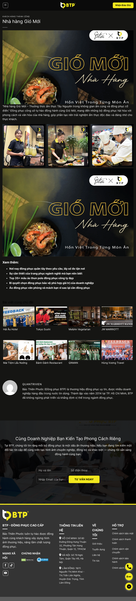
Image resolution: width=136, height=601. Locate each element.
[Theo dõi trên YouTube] (5, 573)
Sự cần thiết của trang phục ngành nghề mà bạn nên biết (45, 273)
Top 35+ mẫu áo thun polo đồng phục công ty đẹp (41, 278)
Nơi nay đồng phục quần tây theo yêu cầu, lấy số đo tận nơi (47, 268)
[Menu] (5, 5)
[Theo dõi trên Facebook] (5, 565)
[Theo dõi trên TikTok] (11, 565)
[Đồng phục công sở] (68, 5)
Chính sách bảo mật (123, 533)
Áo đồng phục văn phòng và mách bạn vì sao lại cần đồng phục (49, 287)
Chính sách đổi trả (122, 568)
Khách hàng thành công (16, 16)
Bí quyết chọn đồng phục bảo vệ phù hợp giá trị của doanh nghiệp (51, 283)
